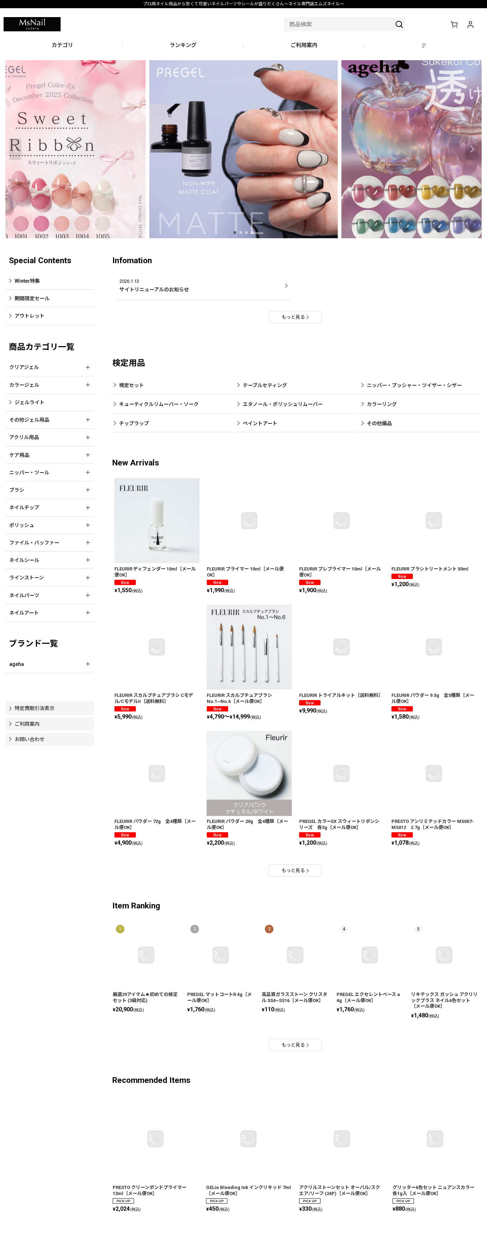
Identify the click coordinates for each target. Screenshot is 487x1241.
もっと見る (293, 317)
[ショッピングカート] (453, 24)
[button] (424, 45)
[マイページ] (470, 24)
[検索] (399, 24)
